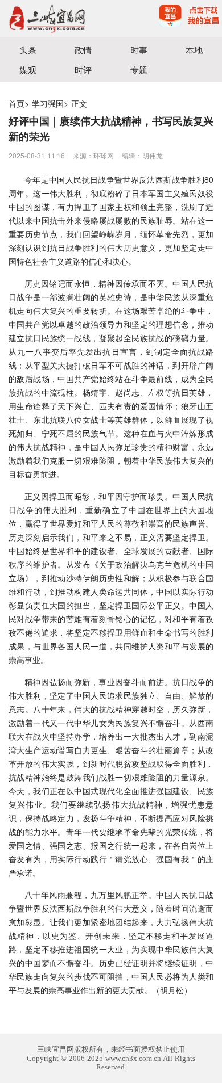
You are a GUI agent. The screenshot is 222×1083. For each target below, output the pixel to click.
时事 (138, 50)
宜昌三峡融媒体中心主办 (55, 18)
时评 (83, 69)
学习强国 (48, 103)
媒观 (27, 69)
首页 (16, 103)
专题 (138, 69)
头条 (27, 50)
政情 (83, 50)
